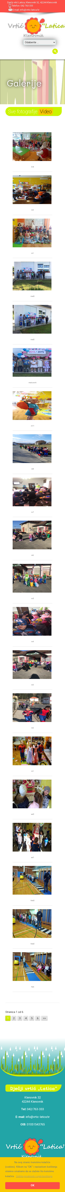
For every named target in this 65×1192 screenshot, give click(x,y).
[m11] (32, 406)
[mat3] (32, 276)
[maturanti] (32, 363)
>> (44, 1018)
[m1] (32, 233)
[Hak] (32, 967)
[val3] (32, 794)
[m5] (32, 578)
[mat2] (32, 320)
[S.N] (32, 147)
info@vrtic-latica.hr (29, 9)
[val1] (32, 837)
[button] (34, 1176)
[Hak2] (32, 924)
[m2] (32, 708)
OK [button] (32, 1185)
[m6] (32, 535)
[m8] (32, 449)
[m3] (32, 190)
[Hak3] (32, 881)
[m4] (32, 622)
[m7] (32, 492)
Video (45, 111)
